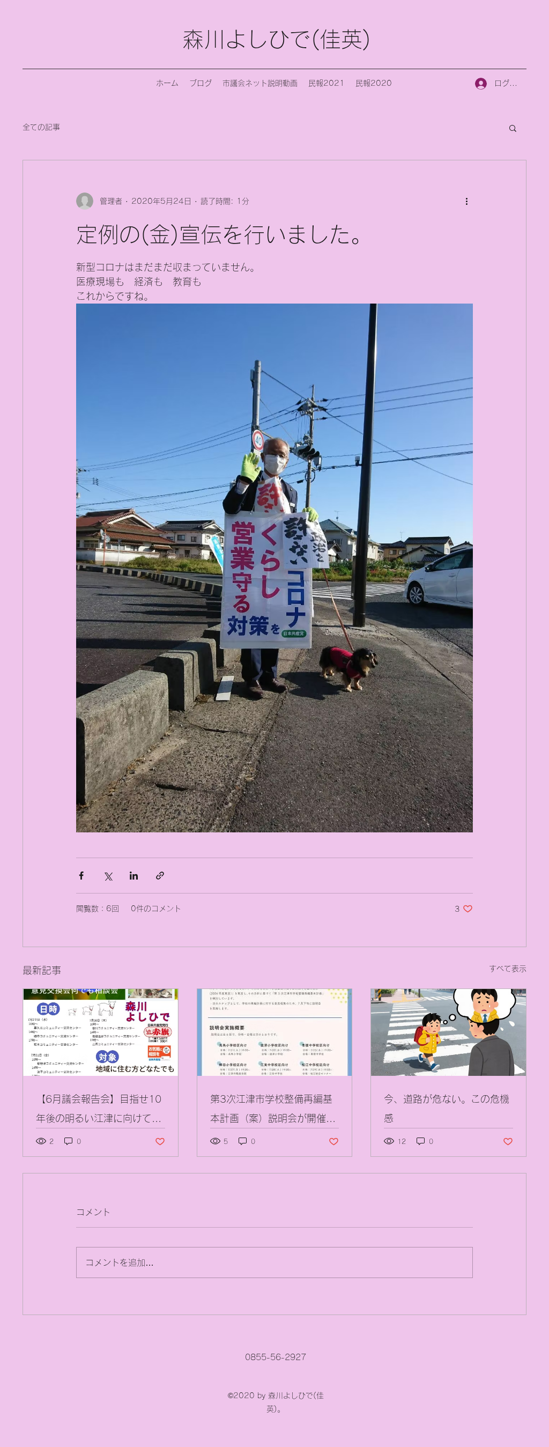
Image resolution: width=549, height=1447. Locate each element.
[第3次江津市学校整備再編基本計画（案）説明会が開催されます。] (274, 1032)
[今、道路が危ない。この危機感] (448, 1032)
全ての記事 (41, 127)
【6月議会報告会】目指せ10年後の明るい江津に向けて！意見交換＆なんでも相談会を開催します (98, 1111)
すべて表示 (507, 968)
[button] (513, 127)
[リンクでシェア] (160, 875)
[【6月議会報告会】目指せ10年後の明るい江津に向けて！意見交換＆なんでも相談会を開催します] (100, 1032)
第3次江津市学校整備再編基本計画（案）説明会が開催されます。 (273, 1111)
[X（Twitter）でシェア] (107, 875)
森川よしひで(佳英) (276, 39)
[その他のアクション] (466, 201)
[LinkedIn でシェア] (134, 875)
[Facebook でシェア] (81, 875)
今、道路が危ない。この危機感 (446, 1108)
